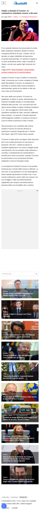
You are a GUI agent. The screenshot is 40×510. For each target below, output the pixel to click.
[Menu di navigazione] (3, 3)
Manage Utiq (23, 497)
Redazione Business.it (29, 17)
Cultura (15, 17)
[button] (4, 506)
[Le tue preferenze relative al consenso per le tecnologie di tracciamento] (38, 382)
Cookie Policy (5, 497)
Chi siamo (5, 508)
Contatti (15, 508)
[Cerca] (37, 3)
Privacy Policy (14, 497)
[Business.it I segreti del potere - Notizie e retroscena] (20, 3)
